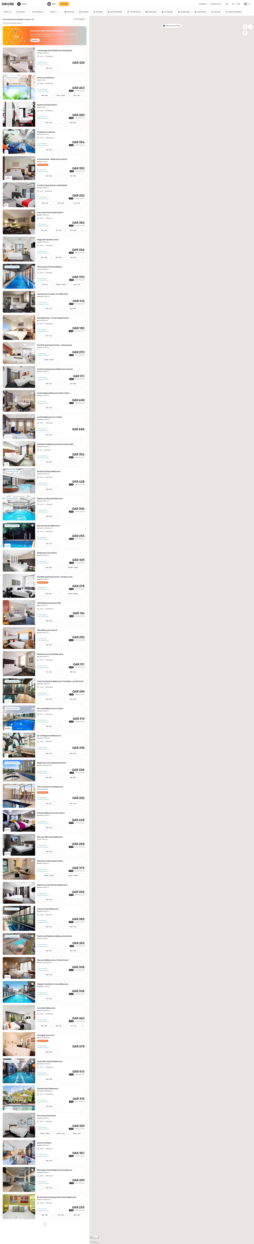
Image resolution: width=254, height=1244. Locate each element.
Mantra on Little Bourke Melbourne (45, 893)
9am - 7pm (49, 308)
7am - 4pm (59, 230)
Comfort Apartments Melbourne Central (45, 377)
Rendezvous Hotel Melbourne (45, 663)
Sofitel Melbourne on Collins (45, 426)
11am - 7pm (73, 950)
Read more (35, 40)
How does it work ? (216, 4)
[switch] (69, 12)
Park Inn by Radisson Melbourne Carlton (45, 944)
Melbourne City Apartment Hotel (45, 770)
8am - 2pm (49, 645)
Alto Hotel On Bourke (45, 1125)
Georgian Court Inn (45, 1044)
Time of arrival (20, 12)
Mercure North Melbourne (45, 535)
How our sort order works (11, 23)
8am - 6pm (59, 257)
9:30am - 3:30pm (49, 360)
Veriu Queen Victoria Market (45, 276)
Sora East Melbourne (45, 1017)
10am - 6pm (73, 122)
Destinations (203, 4)
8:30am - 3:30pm (49, 875)
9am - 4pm (49, 68)
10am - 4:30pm (61, 95)
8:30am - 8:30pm (73, 593)
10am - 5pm (73, 308)
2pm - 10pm (77, 95)
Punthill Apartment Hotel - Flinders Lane (45, 586)
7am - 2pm (49, 672)
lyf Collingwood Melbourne (45, 745)
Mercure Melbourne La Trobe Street (45, 968)
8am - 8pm (73, 257)
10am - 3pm (49, 1079)
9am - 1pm (49, 543)
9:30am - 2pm (61, 1133)
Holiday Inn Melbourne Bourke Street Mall (45, 453)
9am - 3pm (49, 516)
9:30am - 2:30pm (61, 284)
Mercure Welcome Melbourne (45, 845)
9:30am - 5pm (77, 1133)
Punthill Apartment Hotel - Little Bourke (45, 353)
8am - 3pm (44, 257)
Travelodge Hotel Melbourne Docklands (45, 60)
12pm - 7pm (77, 284)
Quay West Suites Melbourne (45, 1070)
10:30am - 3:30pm (73, 567)
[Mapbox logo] (94, 1242)
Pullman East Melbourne (45, 1098)
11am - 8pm (73, 176)
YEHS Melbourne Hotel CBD (45, 612)
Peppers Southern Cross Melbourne (45, 992)
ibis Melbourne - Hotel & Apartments (45, 327)
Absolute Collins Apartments (45, 869)
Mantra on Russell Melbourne (45, 508)
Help (226, 4)
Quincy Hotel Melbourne (45, 918)
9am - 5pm (49, 150)
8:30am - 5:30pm (73, 875)
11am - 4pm (73, 1026)
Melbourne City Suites (45, 561)
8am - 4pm (45, 95)
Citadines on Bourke (45, 141)
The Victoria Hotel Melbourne (45, 796)
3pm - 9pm (77, 203)
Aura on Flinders (45, 1152)
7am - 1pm (45, 284)
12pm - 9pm (73, 699)
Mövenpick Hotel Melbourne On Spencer (45, 1179)
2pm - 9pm (73, 384)
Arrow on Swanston (45, 87)
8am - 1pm (49, 384)
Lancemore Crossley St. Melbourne (45, 302)
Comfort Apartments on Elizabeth (45, 194)
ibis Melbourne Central (45, 638)
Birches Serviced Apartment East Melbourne (45, 1206)
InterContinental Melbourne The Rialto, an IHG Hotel (45, 690)
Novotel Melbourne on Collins (45, 718)
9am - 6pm (49, 176)
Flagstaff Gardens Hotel (45, 249)
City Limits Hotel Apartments (45, 222)
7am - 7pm (44, 230)
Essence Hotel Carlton (45, 114)
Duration (52, 12)
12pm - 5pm (77, 1215)
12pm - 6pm (60, 203)
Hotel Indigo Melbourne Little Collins (45, 401)
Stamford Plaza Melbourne (45, 480)
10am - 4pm (48, 122)
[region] (171, 630)
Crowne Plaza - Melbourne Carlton (45, 168)
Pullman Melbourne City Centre (45, 821)
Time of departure (37, 12)
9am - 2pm (45, 203)
